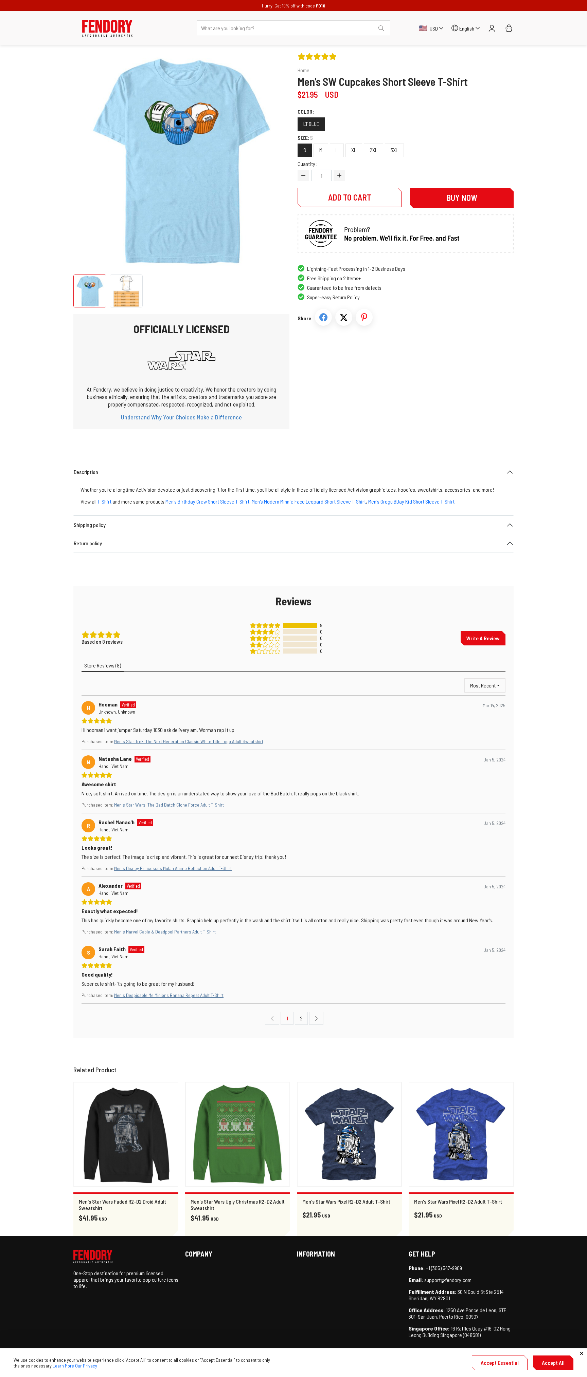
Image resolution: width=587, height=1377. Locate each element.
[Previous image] (92, 161)
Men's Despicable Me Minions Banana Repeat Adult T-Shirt (169, 995)
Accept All (553, 1362)
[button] (107, 28)
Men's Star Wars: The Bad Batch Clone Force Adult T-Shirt (169, 805)
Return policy (88, 543)
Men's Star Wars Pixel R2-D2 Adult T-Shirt (346, 1201)
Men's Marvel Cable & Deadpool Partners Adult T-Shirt (165, 932)
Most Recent (483, 685)
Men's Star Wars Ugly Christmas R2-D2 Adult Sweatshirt (238, 1204)
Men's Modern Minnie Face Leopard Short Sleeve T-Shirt (309, 501)
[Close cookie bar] (581, 1353)
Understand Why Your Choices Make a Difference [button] (181, 417)
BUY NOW (461, 198)
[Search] (381, 28)
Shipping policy (90, 525)
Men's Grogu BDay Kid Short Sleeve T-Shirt (411, 501)
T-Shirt (104, 501)
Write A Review (483, 638)
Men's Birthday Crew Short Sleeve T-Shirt (207, 501)
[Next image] (271, 161)
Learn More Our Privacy (75, 1366)
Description (86, 472)
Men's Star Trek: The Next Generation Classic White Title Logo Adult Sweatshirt (188, 741)
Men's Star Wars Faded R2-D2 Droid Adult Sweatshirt (122, 1204)
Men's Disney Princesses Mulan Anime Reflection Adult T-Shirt (173, 868)
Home (303, 70)
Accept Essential (500, 1362)
